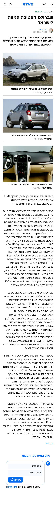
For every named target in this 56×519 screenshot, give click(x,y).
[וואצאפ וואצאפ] (10, 4)
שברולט (49, 444)
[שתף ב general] (5, 4)
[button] (43, 4)
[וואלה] (28, 4)
